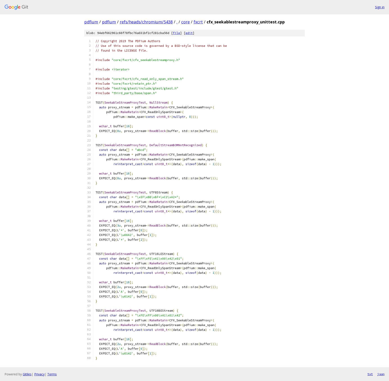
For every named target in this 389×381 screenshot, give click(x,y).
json (380, 374)
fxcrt (198, 22)
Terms (52, 374)
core (185, 22)
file (176, 33)
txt (370, 374)
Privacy (39, 374)
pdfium (91, 22)
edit (189, 33)
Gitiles (27, 374)
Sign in (379, 7)
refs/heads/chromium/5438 (146, 22)
